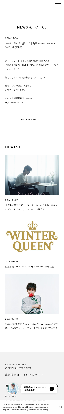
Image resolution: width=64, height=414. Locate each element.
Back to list (33, 119)
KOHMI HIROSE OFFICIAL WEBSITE (24, 369)
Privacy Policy (42, 410)
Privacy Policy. (11, 396)
